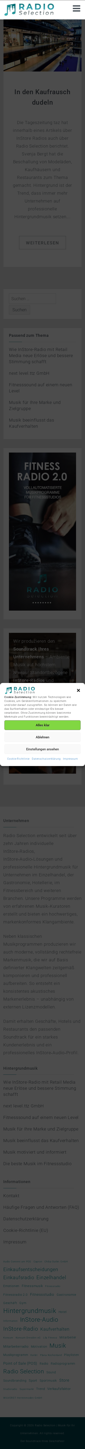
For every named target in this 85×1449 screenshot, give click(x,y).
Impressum (70, 758)
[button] (78, 690)
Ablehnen (42, 737)
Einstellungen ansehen (42, 749)
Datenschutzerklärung (46, 758)
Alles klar (42, 725)
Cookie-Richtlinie (18, 758)
